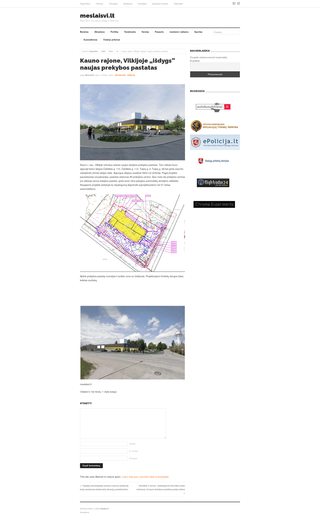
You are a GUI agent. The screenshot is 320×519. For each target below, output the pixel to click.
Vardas (132, 443)
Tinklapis (133, 458)
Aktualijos (99, 31)
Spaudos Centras (160, 3)
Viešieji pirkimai (111, 39)
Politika (114, 31)
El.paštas (195, 60)
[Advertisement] (132, 294)
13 (117, 51)
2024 (103, 51)
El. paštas (133, 451)
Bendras (84, 31)
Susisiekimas (90, 39)
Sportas (198, 31)
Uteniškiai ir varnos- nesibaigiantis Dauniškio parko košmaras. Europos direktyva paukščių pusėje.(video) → (161, 489)
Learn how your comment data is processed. (145, 476)
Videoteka (178, 3)
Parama (99, 3)
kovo (111, 51)
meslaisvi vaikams (179, 31)
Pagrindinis (85, 3)
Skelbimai (127, 3)
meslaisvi (89, 75)
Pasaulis (159, 31)
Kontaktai (142, 3)
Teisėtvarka (130, 31)
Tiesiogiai (113, 3)
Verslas (145, 31)
